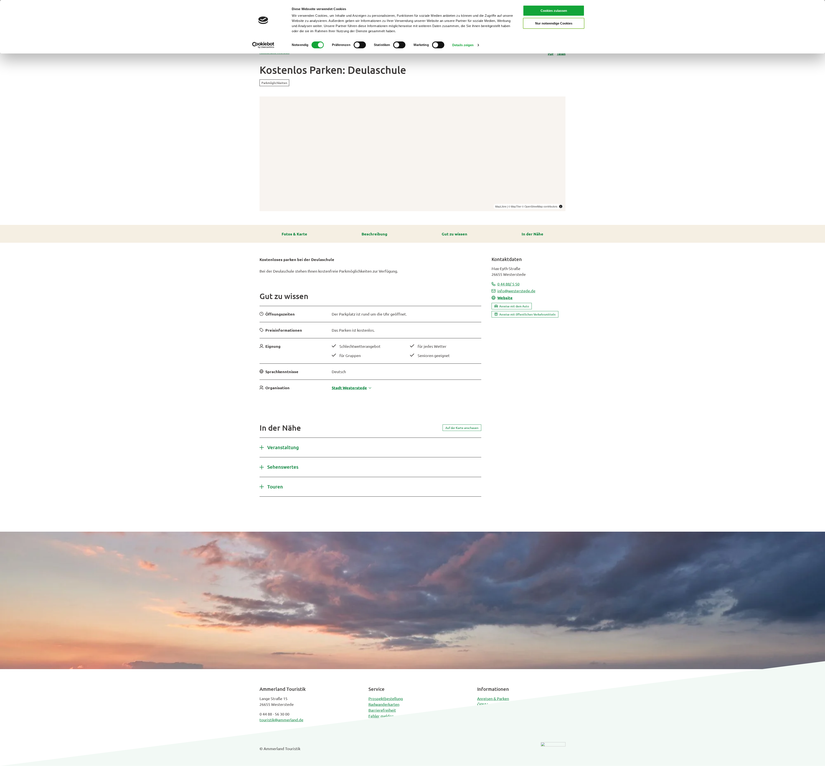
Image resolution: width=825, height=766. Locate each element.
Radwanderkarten (383, 704)
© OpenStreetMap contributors (539, 206)
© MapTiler (514, 206)
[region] (412, 153)
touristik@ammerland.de (281, 719)
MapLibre (500, 206)
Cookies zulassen (554, 10)
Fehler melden (381, 716)
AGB (481, 721)
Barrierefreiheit (382, 710)
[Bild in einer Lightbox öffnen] (553, 751)
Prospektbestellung (385, 698)
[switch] (360, 44)
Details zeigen (463, 45)
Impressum (487, 710)
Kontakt (375, 721)
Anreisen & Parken (493, 698)
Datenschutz (488, 716)
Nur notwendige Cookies (553, 23)
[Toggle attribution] (560, 206)
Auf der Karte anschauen (461, 428)
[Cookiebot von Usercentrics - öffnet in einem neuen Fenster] (263, 45)
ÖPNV (482, 704)
